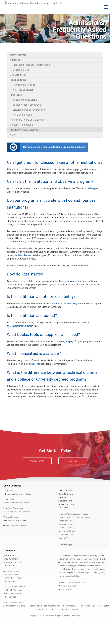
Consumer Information (21, 124)
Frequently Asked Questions (24, 129)
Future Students (17, 54)
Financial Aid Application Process (73, 514)
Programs (62, 497)
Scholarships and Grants (25, 99)
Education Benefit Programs (27, 104)
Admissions (16, 59)
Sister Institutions (65, 534)
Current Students (65, 494)
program (64, 341)
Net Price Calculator (23, 89)
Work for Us (63, 538)
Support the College (66, 531)
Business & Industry (66, 504)
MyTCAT (14, 134)
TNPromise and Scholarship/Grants (74, 517)
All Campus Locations (15, 602)
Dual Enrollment (17, 74)
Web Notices (66, 589)
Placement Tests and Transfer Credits (31, 64)
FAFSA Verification (22, 114)
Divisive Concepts (68, 586)
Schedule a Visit (21, 69)
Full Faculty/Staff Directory (17, 525)
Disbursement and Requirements (29, 109)
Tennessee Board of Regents (66, 303)
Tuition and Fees (18, 79)
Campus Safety (65, 527)
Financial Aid (16, 94)
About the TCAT (65, 501)
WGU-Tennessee (26, 255)
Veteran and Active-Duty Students (27, 119)
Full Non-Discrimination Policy (73, 582)
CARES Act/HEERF (66, 524)
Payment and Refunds (24, 84)
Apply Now (72, 461)
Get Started (63, 507)
